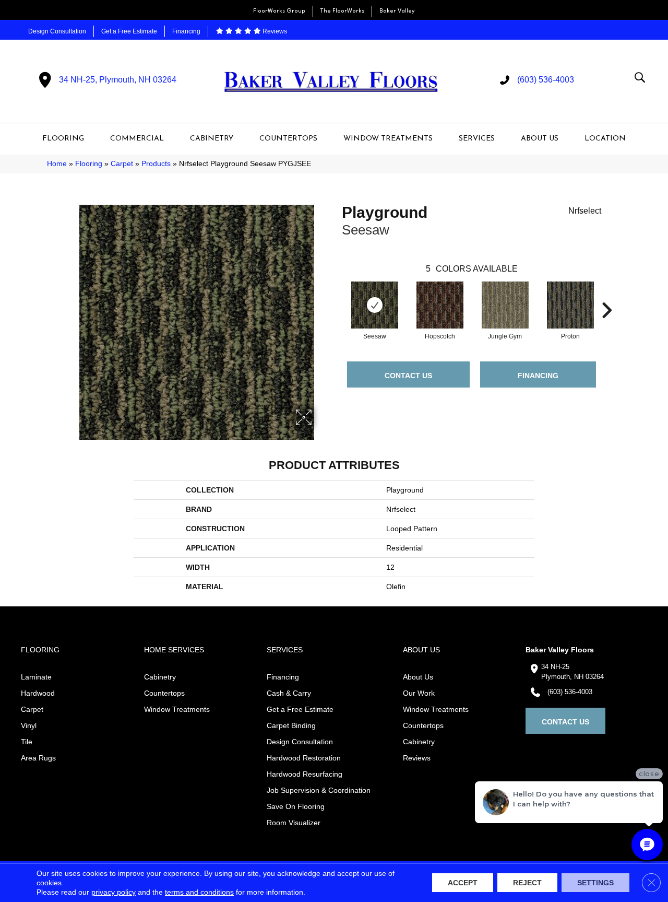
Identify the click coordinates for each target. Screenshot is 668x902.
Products (156, 164)
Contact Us (408, 375)
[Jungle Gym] (505, 305)
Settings (595, 882)
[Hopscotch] (440, 305)
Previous (336, 294)
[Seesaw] (375, 305)
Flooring (88, 164)
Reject (527, 882)
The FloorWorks (342, 11)
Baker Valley (397, 11)
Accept (463, 882)
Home (57, 164)
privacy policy (113, 892)
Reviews (274, 31)
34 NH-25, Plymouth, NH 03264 (117, 79)
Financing (186, 31)
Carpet (122, 164)
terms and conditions (199, 892)
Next (606, 294)
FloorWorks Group (279, 11)
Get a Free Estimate (129, 31)
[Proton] (570, 305)
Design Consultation (57, 31)
